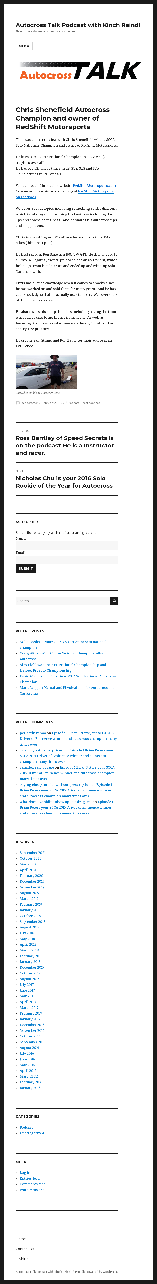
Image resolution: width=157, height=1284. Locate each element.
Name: (21, 538)
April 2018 (28, 944)
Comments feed (33, 1184)
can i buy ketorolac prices (41, 750)
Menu (24, 46)
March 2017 (29, 1007)
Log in (25, 1173)
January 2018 (30, 962)
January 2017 (30, 1019)
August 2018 (29, 927)
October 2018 (30, 916)
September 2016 (32, 1042)
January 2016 (30, 1088)
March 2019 (29, 899)
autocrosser (30, 402)
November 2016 (32, 1030)
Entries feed (30, 1178)
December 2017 (32, 967)
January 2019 (30, 910)
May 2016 (27, 1065)
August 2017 (29, 979)
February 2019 (31, 904)
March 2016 (29, 1076)
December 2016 (32, 1025)
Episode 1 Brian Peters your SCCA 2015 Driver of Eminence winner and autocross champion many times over (68, 738)
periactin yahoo (33, 733)
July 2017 (27, 985)
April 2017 (28, 1002)
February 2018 (31, 956)
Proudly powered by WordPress (96, 1272)
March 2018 (29, 950)
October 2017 (30, 973)
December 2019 (32, 881)
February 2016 (31, 1082)
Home (21, 1239)
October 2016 (30, 1036)
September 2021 (32, 853)
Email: (21, 553)
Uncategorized (90, 402)
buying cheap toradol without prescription (55, 784)
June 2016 (27, 1059)
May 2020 (28, 864)
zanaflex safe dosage (37, 767)
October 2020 (31, 858)
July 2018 (27, 933)
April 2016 (28, 1071)
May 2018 (27, 939)
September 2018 (33, 921)
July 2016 (27, 1053)
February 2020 (31, 876)
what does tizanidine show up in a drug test (56, 802)
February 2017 (31, 1013)
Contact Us (25, 1249)
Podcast (73, 402)
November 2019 (32, 887)
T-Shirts (22, 1259)
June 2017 (27, 990)
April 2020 (28, 870)
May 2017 (27, 996)
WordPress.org (32, 1190)
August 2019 (29, 893)
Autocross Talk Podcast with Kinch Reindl (78, 25)
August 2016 (29, 1048)
